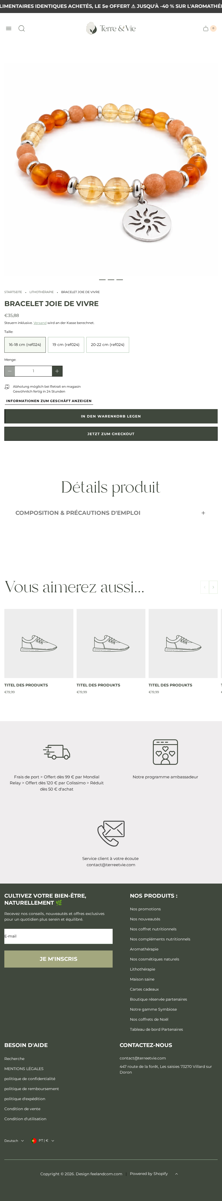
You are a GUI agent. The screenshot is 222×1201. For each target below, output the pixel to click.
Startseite (13, 292)
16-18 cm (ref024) (25, 344)
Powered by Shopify (149, 1173)
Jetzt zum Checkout (111, 434)
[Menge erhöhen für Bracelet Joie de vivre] (57, 371)
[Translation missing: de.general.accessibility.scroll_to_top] (176, 1173)
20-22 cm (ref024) (108, 344)
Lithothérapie (42, 292)
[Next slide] (213, 587)
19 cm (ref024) (66, 344)
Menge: (10, 360)
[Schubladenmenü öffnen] (9, 28)
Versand (40, 323)
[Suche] (22, 28)
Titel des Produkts (26, 685)
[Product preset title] (38, 643)
